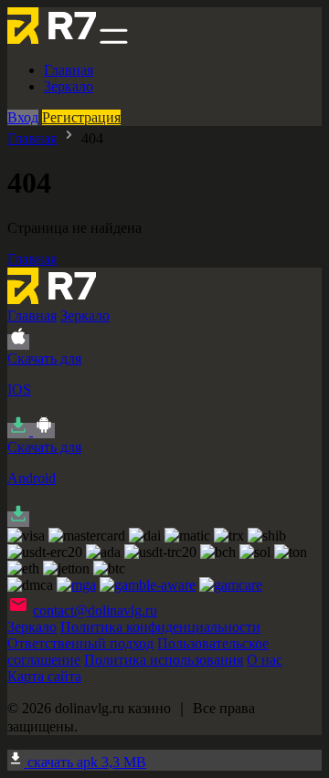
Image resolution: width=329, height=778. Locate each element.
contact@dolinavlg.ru (95, 610)
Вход (22, 117)
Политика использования (163, 660)
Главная (68, 70)
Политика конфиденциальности (160, 627)
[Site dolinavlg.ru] (51, 39)
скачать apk (85, 762)
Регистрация (81, 117)
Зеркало (68, 86)
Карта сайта (44, 676)
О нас (264, 660)
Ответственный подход (80, 643)
